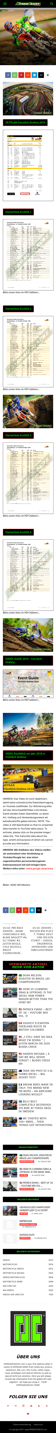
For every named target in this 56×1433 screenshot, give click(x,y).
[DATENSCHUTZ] (10, 1238)
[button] (4, 4)
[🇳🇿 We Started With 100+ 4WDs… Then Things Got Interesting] (10, 1122)
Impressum (26, 1221)
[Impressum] (10, 1225)
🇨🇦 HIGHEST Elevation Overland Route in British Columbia (34, 1026)
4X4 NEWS (7, 996)
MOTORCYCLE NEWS (8, 981)
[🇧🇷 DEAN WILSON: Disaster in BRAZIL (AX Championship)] (10, 979)
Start (3, 10)
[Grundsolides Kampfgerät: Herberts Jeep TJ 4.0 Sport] (10, 1211)
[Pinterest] (21, 75)
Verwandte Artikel (28, 964)
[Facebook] (8, 75)
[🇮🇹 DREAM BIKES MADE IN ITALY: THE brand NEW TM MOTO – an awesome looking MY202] (10, 1088)
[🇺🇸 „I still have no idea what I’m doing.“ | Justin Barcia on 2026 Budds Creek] (10, 1040)
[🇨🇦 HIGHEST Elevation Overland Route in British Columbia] (10, 1026)
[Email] (41, 75)
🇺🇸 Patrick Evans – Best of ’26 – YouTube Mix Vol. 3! (35, 1012)
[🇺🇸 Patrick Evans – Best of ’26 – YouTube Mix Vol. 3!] (10, 1013)
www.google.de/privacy (39, 868)
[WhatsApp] (15, 75)
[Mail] (31, 1406)
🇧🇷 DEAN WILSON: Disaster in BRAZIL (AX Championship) (34, 978)
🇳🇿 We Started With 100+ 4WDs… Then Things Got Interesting (35, 1121)
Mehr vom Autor (28, 966)
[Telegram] (34, 75)
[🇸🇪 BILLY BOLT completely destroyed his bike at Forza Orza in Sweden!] (10, 1105)
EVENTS (11, 10)
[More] (48, 75)
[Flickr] (16, 1406)
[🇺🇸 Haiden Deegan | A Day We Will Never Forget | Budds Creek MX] (10, 1057)
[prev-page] (4, 1132)
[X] (47, 1406)
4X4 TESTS (23, 1213)
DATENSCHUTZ (27, 1235)
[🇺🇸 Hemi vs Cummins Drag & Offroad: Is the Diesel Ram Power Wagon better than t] (10, 992)
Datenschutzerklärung (22, 1424)
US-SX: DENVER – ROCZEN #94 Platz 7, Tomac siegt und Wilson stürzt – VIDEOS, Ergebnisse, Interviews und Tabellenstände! (41, 938)
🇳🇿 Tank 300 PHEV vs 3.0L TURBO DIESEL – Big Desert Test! (36, 1074)
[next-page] (9, 1132)
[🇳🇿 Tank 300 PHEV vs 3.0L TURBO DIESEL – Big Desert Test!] (10, 1074)
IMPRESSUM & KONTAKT (28, 1224)
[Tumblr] (39, 1406)
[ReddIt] (28, 75)
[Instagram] (23, 1406)
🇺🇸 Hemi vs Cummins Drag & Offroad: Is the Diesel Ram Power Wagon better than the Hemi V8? (36, 996)
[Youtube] (28, 1414)
